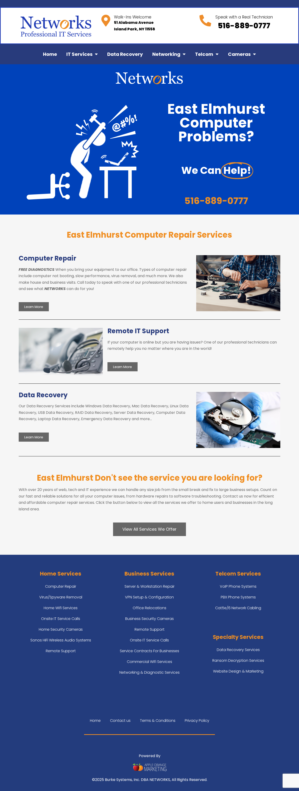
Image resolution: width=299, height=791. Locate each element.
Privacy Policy (197, 720)
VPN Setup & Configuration (149, 597)
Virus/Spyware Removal (60, 597)
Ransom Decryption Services (238, 660)
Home (50, 54)
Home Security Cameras (61, 629)
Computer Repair (60, 586)
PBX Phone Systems (238, 597)
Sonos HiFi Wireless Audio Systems (60, 640)
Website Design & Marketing (238, 671)
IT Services (79, 54)
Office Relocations (149, 608)
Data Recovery (125, 54)
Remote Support (61, 651)
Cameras (239, 54)
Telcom (204, 54)
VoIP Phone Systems (238, 586)
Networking (166, 54)
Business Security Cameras (149, 618)
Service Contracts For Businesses (149, 651)
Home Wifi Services (61, 608)
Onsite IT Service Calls (60, 618)
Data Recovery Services (238, 649)
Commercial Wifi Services (149, 661)
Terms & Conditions (157, 720)
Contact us (120, 720)
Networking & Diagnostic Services (149, 672)
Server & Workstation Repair (149, 586)
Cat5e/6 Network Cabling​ (238, 608)
